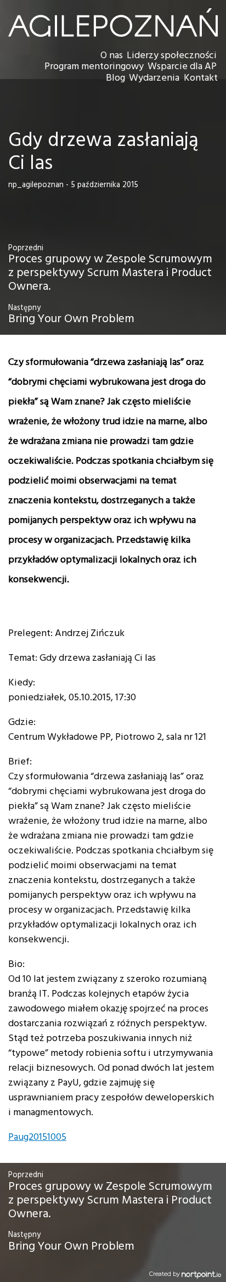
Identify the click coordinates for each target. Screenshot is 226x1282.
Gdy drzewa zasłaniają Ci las (103, 152)
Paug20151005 (37, 1137)
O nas (111, 56)
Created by (165, 1274)
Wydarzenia (154, 78)
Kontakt (201, 78)
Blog (115, 78)
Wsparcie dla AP (182, 67)
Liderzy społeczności (172, 56)
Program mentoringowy (94, 67)
